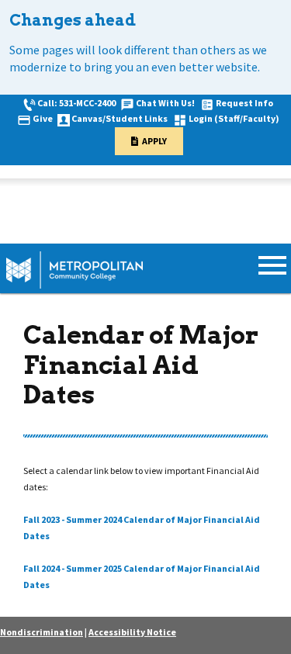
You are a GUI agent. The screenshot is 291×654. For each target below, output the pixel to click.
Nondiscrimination (41, 632)
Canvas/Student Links (119, 118)
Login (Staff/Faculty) (234, 118)
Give (43, 118)
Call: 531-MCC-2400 (76, 103)
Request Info (244, 103)
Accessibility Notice (132, 632)
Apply (154, 141)
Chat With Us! (165, 103)
